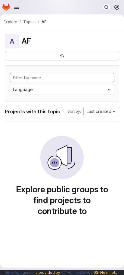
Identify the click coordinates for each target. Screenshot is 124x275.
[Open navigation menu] (16, 7)
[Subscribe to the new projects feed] (62, 55)
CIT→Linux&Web (75, 272)
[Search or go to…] (106, 7)
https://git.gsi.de (19, 272)
